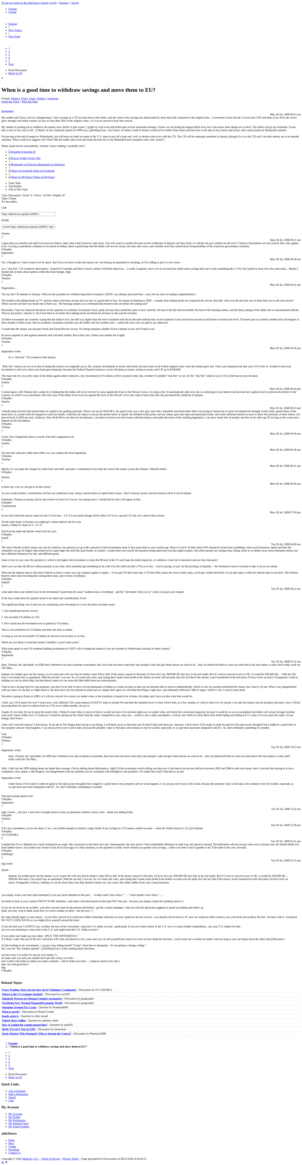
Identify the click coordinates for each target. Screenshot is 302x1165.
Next (11, 64)
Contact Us (14, 1152)
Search (75, 2)
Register (64, 2)
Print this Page (30, 101)
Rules (11, 1140)
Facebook (13, 1149)
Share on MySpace (44, 177)
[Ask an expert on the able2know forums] (24, 2)
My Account (15, 1113)
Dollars (41, 98)
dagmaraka (7, 111)
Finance (15, 98)
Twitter (12, 1146)
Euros (32, 98)
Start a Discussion (18, 1094)
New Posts (14, 36)
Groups (12, 12)
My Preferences (17, 1120)
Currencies (52, 98)
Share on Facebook (44, 170)
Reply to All (15, 73)
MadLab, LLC (30, 1158)
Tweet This (33, 158)
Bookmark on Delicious (51, 164)
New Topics (15, 30)
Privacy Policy (71, 1158)
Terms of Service (50, 1158)
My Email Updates (18, 1126)
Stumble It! (29, 151)
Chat (11, 1100)
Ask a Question (17, 1091)
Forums (12, 8)
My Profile (14, 1117)
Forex (24, 98)
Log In (53, 2)
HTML (5, 220)
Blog (11, 1143)
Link (4, 207)
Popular (12, 23)
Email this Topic (10, 101)
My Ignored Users (18, 1123)
